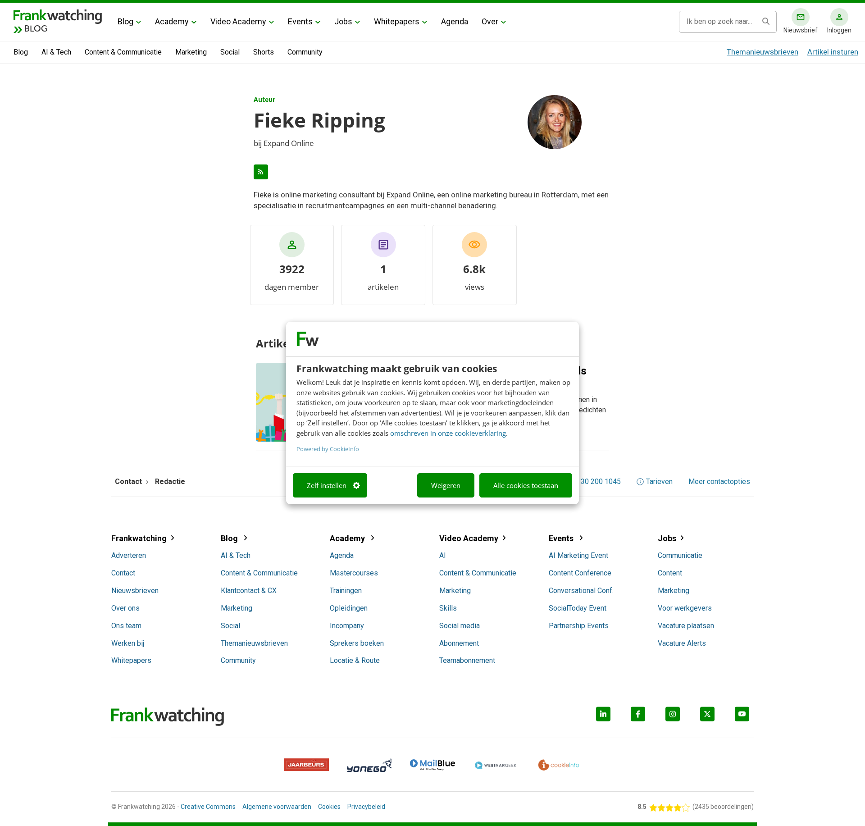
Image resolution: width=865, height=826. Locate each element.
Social (230, 52)
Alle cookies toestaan (525, 485)
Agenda (454, 21)
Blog (125, 21)
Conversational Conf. (581, 590)
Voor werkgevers (685, 608)
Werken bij (127, 643)
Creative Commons (208, 806)
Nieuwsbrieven (135, 590)
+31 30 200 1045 (594, 481)
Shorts (263, 52)
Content (670, 573)
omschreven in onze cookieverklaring (448, 433)
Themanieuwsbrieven (762, 51)
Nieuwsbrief (800, 30)
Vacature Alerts (682, 643)
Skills (448, 608)
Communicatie (680, 555)
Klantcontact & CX (249, 590)
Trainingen (346, 590)
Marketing (191, 52)
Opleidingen (349, 608)
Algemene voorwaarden (276, 806)
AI (442, 555)
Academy (172, 21)
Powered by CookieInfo (327, 449)
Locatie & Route (355, 660)
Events (300, 21)
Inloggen (839, 30)
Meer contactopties (719, 481)
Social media (459, 625)
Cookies (329, 806)
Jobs (343, 21)
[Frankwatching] (58, 15)
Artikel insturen (832, 51)
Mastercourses (354, 573)
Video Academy (238, 21)
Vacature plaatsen (686, 625)
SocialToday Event (577, 608)
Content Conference (580, 573)
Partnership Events (579, 625)
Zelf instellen (326, 485)
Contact (123, 573)
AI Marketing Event (578, 555)
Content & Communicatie (123, 52)
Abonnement (459, 643)
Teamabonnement (467, 660)
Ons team (126, 625)
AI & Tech (56, 52)
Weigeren (445, 485)
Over (490, 21)
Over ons (125, 608)
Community (305, 52)
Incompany (347, 625)
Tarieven (659, 481)
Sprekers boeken (357, 643)
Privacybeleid (366, 806)
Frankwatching (139, 538)
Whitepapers (396, 21)
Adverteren (128, 555)
